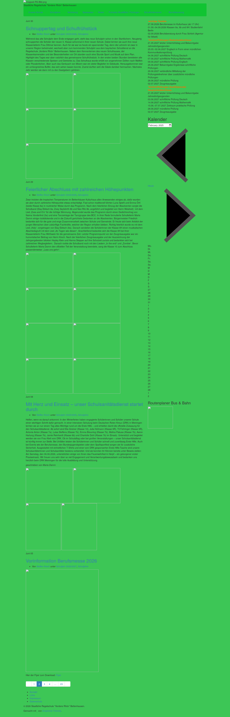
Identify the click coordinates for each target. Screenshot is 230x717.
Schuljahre (55, 12)
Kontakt (33, 692)
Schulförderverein (153, 12)
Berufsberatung (177, 12)
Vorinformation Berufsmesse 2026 (61, 560)
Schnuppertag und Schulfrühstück (61, 28)
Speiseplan (87, 12)
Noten (101, 12)
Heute (151, 185)
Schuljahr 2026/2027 (66, 566)
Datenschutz (36, 701)
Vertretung (72, 12)
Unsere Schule (35, 12)
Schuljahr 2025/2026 (66, 34)
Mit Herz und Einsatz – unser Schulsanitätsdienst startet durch (84, 406)
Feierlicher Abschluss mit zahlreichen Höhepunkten (79, 189)
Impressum (35, 698)
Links (32, 695)
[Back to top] (1, 715)
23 (61, 684)
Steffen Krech (43, 34)
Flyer (58, 675)
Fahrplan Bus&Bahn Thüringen (124, 12)
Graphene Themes (51, 710)
